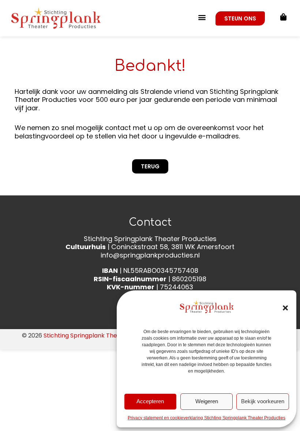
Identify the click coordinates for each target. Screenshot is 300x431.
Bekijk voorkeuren (262, 401)
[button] (285, 308)
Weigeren (206, 401)
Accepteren (150, 401)
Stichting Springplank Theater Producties (102, 335)
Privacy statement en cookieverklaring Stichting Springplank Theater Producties (206, 417)
